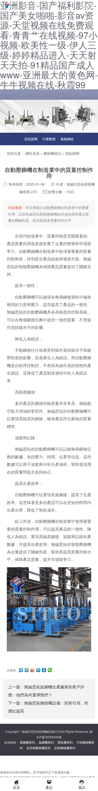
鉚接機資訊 (52, 153)
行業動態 (49, 138)
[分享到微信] (50, 670)
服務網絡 (67, 138)
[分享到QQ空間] (27, 670)
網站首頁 (32, 153)
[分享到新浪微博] (32, 670)
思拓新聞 (30, 138)
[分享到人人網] (44, 670)
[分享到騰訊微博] (38, 670)
